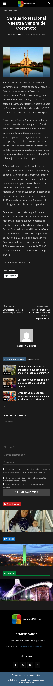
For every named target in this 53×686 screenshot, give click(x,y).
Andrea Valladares (18, 34)
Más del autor (33, 359)
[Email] (32, 40)
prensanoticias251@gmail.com (33, 646)
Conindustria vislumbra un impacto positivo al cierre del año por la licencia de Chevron (33, 369)
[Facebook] (14, 40)
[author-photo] (26, 342)
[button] (4, 3)
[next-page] (8, 406)
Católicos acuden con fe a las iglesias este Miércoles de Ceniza (33, 382)
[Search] (49, 3)
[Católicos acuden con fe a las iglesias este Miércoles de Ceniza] (9, 383)
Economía (7, 373)
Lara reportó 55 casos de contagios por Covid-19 (14, 311)
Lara (5, 400)
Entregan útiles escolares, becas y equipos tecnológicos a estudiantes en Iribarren (33, 396)
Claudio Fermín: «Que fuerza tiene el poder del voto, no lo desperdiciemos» (39, 314)
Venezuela (7, 386)
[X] (20, 40)
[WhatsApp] (26, 40)
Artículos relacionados (14, 359)
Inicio (5, 10)
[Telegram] (39, 40)
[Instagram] (23, 665)
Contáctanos (16, 675)
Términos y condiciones (32, 675)
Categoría (13, 10)
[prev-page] (4, 406)
